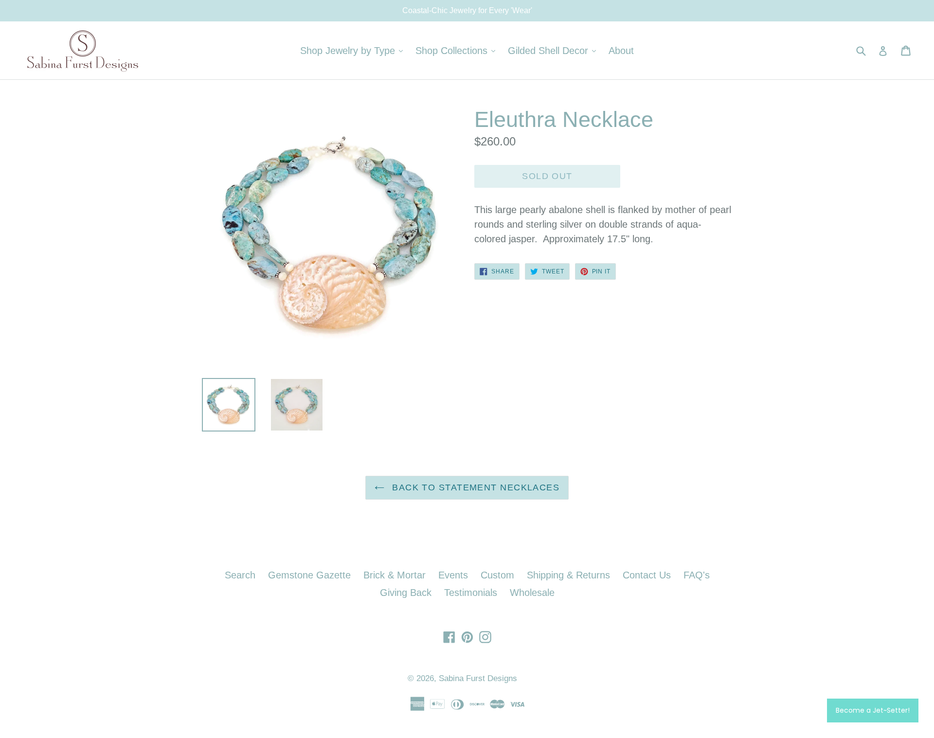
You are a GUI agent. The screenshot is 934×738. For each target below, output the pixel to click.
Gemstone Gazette (309, 575)
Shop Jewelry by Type (354, 50)
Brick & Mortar (394, 575)
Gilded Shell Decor (554, 50)
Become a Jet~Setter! (873, 710)
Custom (497, 575)
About (621, 50)
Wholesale (532, 592)
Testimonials (470, 592)
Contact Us (647, 575)
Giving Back (405, 592)
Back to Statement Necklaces (474, 487)
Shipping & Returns (568, 575)
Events (453, 575)
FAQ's (696, 575)
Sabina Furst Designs (478, 678)
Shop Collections (457, 50)
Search (240, 575)
